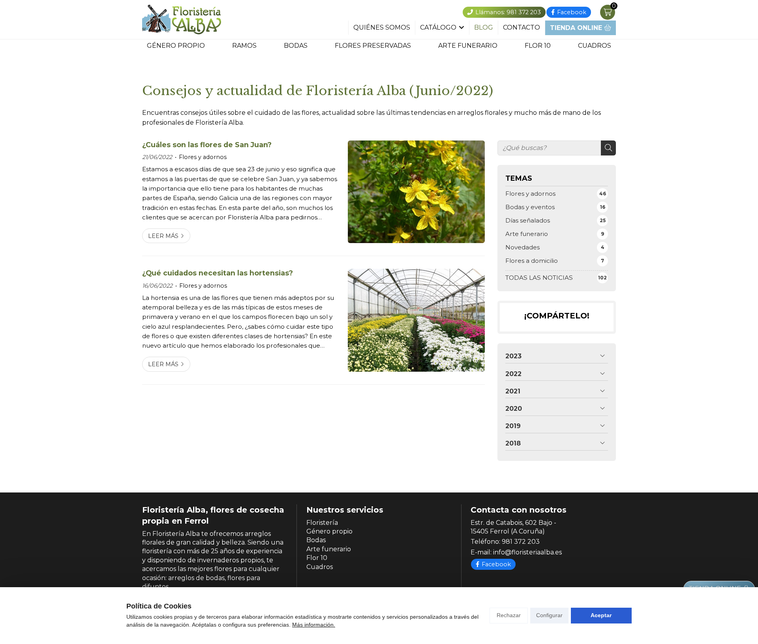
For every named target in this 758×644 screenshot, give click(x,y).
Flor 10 (538, 46)
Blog (483, 27)
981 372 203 (521, 541)
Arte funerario (467, 46)
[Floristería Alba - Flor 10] (181, 19)
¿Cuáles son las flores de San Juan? (207, 144)
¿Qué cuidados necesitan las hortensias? (217, 273)
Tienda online (577, 27)
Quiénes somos (381, 27)
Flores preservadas (373, 46)
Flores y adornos (203, 157)
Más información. (313, 625)
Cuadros (594, 46)
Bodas (296, 46)
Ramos (244, 46)
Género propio (176, 46)
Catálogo (438, 27)
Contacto (521, 27)
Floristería (322, 522)
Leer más (163, 236)
